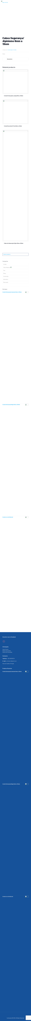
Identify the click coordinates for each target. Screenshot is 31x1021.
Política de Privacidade (7, 652)
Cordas (14, 49)
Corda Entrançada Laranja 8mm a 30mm (13, 95)
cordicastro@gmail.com (11, 661)
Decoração (5, 282)
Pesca (4, 273)
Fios (4, 270)
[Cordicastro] (4, 2)
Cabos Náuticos (6, 267)
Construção (10, 49)
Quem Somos (5, 649)
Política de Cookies (6, 650)
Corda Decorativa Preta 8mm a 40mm (13, 126)
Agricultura (5, 279)
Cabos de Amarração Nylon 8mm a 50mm (13, 243)
